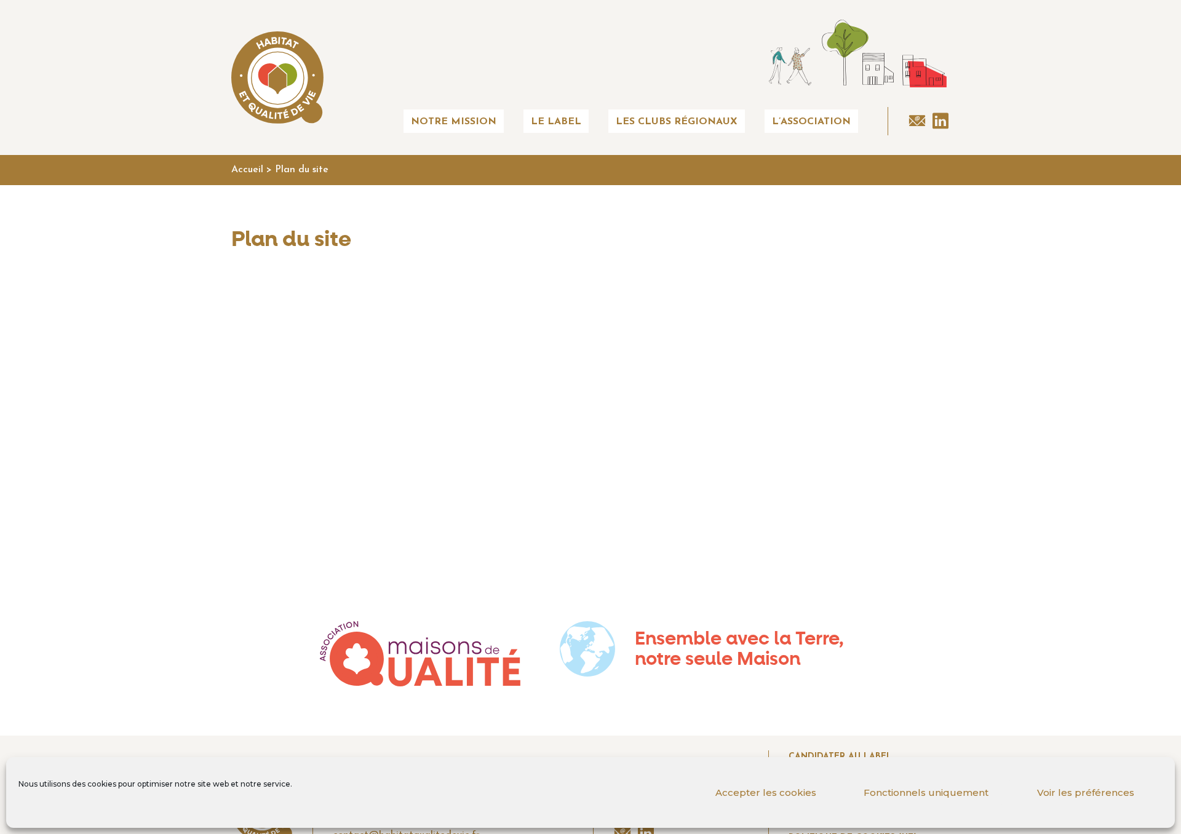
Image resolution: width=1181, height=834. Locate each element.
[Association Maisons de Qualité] (420, 653)
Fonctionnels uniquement (926, 792)
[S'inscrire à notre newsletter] (917, 120)
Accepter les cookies (765, 792)
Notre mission (453, 122)
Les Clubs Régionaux (677, 122)
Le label (556, 122)
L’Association (811, 122)
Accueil (247, 170)
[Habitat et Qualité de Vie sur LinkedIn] (940, 120)
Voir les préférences (1085, 792)
